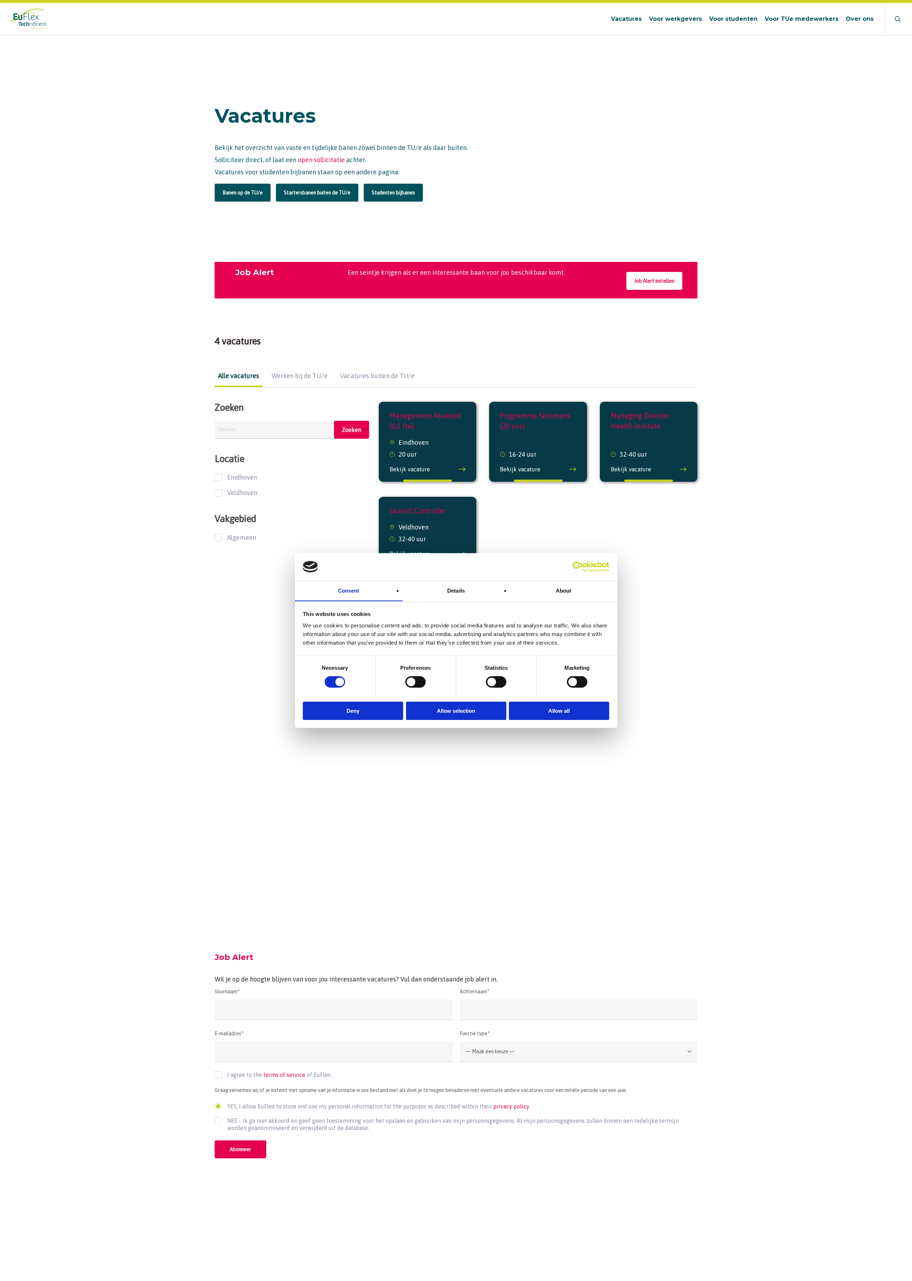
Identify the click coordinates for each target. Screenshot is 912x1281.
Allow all (559, 710)
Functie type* (475, 1033)
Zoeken (351, 430)
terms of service (284, 1075)
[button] (243, 193)
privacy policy (511, 1106)
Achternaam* (474, 991)
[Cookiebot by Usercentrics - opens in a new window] (577, 566)
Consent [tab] (348, 590)
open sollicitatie (321, 160)
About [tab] (564, 590)
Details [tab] (456, 590)
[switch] (415, 682)
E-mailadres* (229, 1033)
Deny (353, 710)
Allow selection (456, 710)
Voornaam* (227, 991)
